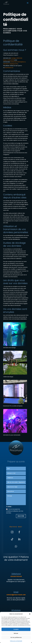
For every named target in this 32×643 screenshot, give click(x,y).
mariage (13, 58)
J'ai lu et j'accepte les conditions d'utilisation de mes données (14, 511)
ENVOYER (21, 516)
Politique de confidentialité (16, 641)
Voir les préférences (16, 637)
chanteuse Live (9, 67)
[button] (30, 614)
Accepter (16, 629)
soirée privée (10, 60)
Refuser (16, 633)
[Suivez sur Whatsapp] (16, 546)
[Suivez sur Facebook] (19, 532)
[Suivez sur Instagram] (12, 532)
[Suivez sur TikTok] (12, 539)
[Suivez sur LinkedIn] (19, 539)
